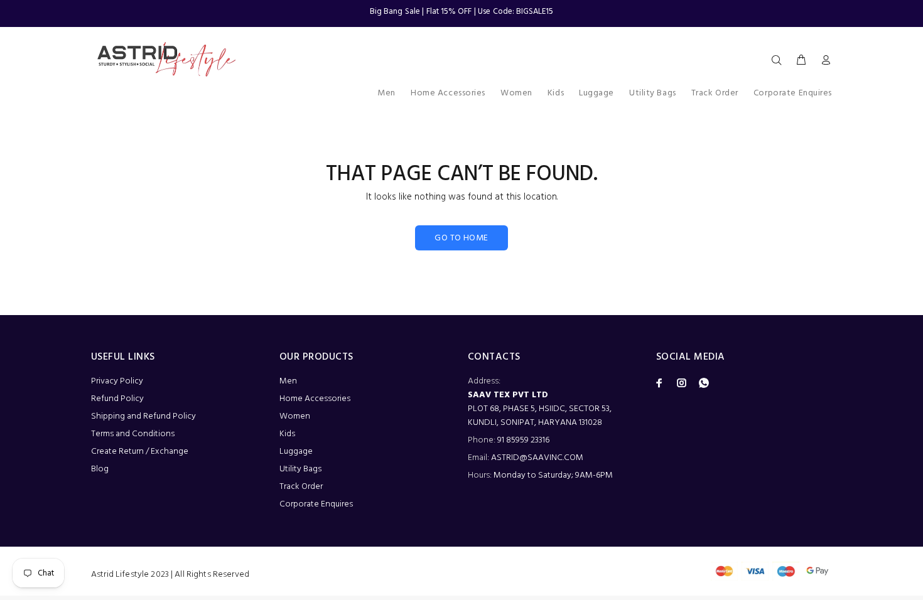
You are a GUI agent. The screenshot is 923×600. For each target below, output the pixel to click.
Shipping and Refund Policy (143, 416)
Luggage (296, 451)
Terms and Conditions (133, 434)
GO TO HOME (461, 238)
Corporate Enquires (316, 504)
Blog (100, 469)
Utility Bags (300, 469)
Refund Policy (117, 399)
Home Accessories (314, 399)
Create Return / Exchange (139, 451)
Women (294, 416)
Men (288, 381)
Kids (287, 434)
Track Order (301, 486)
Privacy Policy (117, 381)
